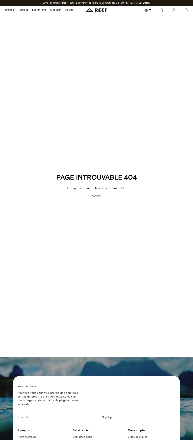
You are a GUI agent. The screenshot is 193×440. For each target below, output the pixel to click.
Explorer (55, 9)
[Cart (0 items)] (185, 10)
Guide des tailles (137, 436)
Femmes (9, 9)
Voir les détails (142, 3)
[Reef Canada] (96, 10)
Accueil (96, 195)
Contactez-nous (82, 436)
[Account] (173, 10)
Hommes (23, 9)
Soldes (69, 9)
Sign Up (107, 417)
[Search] (161, 10)
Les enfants (39, 9)
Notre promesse (27, 436)
